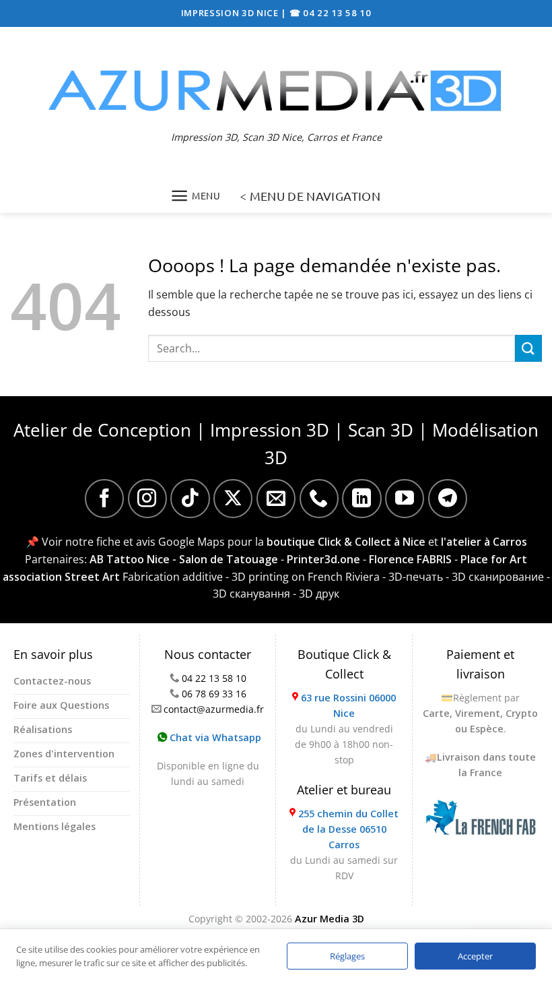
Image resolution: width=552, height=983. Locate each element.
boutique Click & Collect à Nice (346, 541)
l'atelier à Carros (484, 541)
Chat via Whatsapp (214, 737)
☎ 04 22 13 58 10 (330, 13)
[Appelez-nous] (319, 498)
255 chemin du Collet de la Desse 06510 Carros (348, 829)
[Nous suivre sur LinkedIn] (361, 498)
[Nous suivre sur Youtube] (404, 498)
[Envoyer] (528, 348)
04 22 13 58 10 (214, 678)
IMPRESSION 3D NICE (231, 13)
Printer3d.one (323, 559)
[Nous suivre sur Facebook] (104, 498)
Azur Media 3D (329, 918)
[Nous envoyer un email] (276, 498)
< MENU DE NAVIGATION (310, 196)
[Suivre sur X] (232, 498)
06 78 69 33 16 (214, 693)
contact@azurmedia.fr (214, 709)
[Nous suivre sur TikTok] (189, 498)
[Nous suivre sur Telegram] (447, 498)
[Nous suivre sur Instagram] (147, 498)
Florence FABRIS (410, 559)
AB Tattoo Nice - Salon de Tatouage (184, 559)
